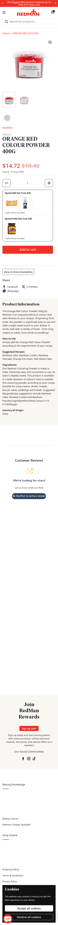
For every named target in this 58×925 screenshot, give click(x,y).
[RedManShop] (28, 12)
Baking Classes (10, 818)
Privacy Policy (9, 881)
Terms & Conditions (13, 875)
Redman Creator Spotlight (16, 824)
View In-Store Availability (18, 271)
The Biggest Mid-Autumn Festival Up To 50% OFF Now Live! (29, 3)
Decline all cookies (29, 917)
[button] (52, 12)
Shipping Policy (10, 869)
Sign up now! (29, 728)
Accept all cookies (29, 908)
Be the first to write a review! (29, 496)
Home (5, 33)
